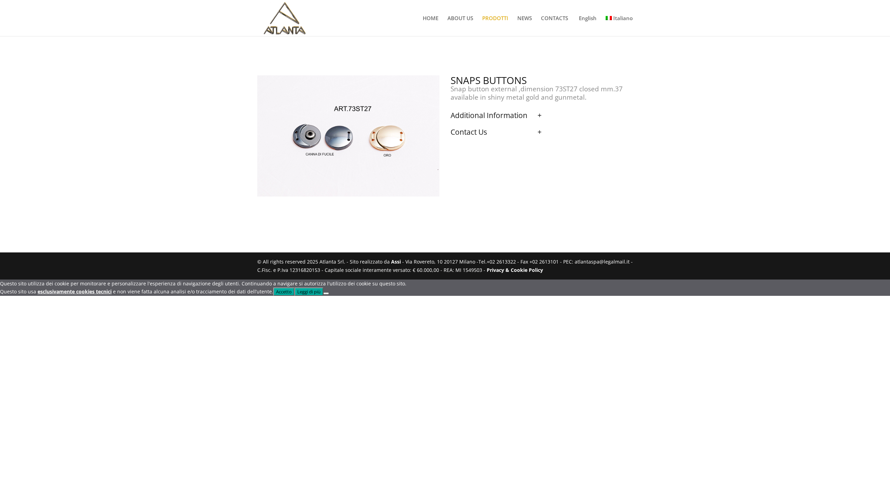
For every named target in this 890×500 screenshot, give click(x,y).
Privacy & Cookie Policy (515, 270)
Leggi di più (309, 292)
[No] (326, 293)
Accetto (284, 292)
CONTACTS (554, 19)
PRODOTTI (495, 19)
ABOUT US (460, 19)
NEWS (524, 19)
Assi (396, 261)
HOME (430, 19)
